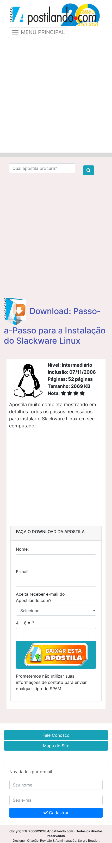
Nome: (22, 549)
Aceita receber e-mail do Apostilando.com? (40, 597)
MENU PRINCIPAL (42, 32)
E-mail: (22, 571)
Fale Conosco (56, 735)
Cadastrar (58, 812)
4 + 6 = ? (25, 623)
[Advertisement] (56, 94)
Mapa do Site (56, 745)
